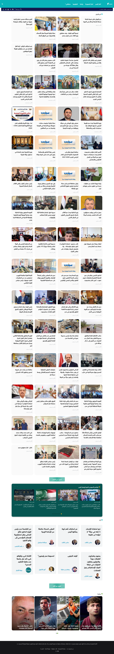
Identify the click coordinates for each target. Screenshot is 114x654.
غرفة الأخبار (19, 570)
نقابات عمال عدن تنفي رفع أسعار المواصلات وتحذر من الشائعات (69, 92)
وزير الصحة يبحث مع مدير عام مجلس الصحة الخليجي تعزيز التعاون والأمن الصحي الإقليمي (69, 277)
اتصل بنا (42, 649)
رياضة (81, 4)
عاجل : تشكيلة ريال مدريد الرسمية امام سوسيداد (25, 626)
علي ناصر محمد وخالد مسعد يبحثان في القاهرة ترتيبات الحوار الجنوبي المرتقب (23, 435)
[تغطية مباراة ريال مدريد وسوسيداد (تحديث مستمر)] (68, 613)
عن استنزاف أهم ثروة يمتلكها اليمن (69, 530)
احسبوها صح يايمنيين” (46, 555)
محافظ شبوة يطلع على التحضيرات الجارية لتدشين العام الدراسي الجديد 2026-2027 (69, 154)
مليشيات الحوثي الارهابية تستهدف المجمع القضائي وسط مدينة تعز (46, 372)
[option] (90, 499)
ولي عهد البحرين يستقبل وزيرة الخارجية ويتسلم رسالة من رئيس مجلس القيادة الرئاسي (46, 186)
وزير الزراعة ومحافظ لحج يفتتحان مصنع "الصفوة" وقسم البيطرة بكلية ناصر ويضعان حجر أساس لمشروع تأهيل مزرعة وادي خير (92, 465)
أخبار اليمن (98, 4)
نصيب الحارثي (88, 576)
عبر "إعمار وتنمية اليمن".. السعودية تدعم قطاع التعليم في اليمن (24, 505)
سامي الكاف (88, 542)
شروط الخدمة (47, 649)
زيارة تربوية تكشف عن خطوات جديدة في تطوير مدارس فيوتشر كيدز (92, 186)
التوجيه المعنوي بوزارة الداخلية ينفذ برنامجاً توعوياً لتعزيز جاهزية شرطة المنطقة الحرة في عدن (92, 403)
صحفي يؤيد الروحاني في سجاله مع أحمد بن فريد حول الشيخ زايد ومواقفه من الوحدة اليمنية (69, 125)
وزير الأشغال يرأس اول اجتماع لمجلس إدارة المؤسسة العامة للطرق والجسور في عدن (69, 309)
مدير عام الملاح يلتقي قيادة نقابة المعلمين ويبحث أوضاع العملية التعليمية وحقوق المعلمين (69, 403)
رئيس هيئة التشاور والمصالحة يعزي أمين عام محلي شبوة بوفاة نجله (46, 154)
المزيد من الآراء (57, 586)
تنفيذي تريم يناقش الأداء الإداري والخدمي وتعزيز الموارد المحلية (92, 61)
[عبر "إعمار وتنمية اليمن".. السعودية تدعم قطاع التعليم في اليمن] (24, 495)
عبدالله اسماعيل (42, 542)
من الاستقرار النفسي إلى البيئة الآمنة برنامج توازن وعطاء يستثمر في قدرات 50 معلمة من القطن (22, 246)
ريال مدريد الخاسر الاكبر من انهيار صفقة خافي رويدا (47, 626)
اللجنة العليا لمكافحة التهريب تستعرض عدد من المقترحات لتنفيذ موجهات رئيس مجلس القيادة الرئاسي (24, 279)
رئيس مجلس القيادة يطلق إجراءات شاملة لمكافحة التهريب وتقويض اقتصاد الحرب (46, 464)
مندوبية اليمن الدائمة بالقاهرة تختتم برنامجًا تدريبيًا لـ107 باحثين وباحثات (46, 246)
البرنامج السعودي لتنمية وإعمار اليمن (88, 487)
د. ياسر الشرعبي (19, 546)
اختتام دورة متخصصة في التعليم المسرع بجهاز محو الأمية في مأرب (91, 370)
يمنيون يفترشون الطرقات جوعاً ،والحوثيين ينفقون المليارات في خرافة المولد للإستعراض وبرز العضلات (92, 563)
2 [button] (56, 633)
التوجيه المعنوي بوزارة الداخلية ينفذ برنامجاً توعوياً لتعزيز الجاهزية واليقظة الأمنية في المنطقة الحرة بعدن (22, 216)
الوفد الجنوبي (72, 555)
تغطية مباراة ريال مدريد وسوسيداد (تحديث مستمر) (70, 626)
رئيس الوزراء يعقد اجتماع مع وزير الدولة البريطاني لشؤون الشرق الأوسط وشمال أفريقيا (23, 309)
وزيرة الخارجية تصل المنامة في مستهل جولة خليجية (23, 153)
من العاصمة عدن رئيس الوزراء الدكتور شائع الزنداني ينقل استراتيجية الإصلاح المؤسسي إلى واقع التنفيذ (22, 534)
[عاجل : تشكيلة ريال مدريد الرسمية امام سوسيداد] (23, 613)
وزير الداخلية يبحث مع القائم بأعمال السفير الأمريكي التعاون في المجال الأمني (69, 214)
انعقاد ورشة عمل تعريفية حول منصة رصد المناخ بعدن (92, 244)
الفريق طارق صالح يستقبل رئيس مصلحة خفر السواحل (46, 402)
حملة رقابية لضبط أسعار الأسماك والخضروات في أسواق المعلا (45, 34)
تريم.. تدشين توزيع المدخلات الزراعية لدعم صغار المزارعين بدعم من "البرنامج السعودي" (68, 506)
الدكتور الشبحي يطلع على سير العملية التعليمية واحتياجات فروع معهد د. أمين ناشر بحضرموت (92, 277)
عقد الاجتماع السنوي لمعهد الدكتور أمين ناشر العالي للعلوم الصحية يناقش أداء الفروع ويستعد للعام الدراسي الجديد (22, 95)
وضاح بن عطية (65, 569)
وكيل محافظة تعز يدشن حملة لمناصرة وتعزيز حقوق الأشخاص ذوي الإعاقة (69, 186)
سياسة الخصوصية (62, 649)
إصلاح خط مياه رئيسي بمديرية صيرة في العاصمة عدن (69, 336)
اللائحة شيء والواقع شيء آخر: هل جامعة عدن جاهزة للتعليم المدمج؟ (24, 560)
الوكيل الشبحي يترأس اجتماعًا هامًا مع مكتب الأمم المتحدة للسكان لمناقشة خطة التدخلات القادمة (91, 435)
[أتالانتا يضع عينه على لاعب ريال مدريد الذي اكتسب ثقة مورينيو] (91, 613)
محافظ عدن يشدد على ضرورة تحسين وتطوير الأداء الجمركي (23, 370)
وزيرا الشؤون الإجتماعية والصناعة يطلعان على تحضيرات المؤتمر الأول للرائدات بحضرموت (46, 309)
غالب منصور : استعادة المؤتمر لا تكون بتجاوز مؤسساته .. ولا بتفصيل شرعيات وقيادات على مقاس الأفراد (69, 247)
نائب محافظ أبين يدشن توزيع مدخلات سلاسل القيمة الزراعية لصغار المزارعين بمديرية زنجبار (91, 506)
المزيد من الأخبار (57, 479)
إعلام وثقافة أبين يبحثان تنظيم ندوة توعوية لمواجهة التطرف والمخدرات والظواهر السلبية (46, 94)
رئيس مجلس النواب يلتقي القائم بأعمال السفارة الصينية (22, 184)
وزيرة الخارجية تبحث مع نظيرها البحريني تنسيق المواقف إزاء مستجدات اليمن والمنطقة (92, 125)
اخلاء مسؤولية (54, 649)
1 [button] (61, 513)
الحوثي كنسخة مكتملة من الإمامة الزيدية (46, 530)
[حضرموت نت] (110, 4)
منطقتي (68, 4)
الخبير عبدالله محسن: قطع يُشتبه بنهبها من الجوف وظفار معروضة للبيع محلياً (22, 21)
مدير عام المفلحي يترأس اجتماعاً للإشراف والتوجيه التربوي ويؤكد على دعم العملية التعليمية (46, 277)
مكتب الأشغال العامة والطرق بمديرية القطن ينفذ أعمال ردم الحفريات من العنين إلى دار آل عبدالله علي (92, 339)
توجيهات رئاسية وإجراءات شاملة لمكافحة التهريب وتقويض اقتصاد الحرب (45, 435)
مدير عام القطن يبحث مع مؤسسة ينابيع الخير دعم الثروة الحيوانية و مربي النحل (92, 309)
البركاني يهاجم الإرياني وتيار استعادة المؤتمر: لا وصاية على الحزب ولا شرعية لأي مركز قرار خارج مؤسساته (23, 405)
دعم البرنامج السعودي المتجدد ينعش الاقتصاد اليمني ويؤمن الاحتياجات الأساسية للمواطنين (47, 506)
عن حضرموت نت (70, 649)
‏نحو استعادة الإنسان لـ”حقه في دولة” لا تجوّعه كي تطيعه (93, 531)
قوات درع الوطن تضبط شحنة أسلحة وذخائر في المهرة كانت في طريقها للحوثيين (68, 464)
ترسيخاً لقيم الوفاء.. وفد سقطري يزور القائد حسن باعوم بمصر (69, 34)
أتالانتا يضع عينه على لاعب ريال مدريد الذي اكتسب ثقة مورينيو (91, 626)
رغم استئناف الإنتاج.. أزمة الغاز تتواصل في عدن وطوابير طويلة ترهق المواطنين (23, 48)
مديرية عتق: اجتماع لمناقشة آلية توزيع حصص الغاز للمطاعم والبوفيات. (46, 214)
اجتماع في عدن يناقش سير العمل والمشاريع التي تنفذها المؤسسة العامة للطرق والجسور (45, 338)
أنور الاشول (42, 569)
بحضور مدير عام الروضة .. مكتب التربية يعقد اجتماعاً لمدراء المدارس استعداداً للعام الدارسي (68, 435)
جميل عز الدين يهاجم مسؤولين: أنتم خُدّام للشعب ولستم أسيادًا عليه (92, 214)
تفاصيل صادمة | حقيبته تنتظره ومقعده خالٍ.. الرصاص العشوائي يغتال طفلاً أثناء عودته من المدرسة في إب (68, 64)
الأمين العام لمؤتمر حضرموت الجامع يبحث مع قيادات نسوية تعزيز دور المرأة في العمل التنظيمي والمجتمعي (92, 156)
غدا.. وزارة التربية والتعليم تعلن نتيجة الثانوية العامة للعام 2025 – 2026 (22, 125)
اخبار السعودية (89, 4)
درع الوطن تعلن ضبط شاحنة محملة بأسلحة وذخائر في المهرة (92, 20)
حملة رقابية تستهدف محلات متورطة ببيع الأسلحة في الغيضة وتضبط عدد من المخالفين (46, 125)
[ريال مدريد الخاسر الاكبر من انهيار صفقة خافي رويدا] (46, 613)
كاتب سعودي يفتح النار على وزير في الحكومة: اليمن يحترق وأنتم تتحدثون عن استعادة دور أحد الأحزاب (46, 64)
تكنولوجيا (75, 4)
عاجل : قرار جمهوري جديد (25, 447)
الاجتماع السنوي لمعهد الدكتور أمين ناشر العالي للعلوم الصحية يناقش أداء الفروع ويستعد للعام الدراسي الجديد (92, 95)
